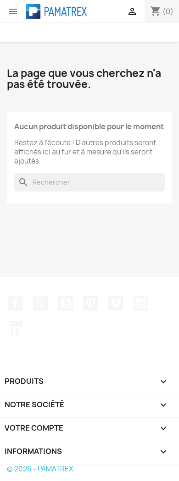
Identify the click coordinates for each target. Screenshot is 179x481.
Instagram (141, 303)
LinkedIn (15, 328)
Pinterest (90, 303)
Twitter (40, 303)
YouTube (65, 303)
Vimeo (115, 303)
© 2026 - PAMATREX (40, 469)
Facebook (15, 303)
